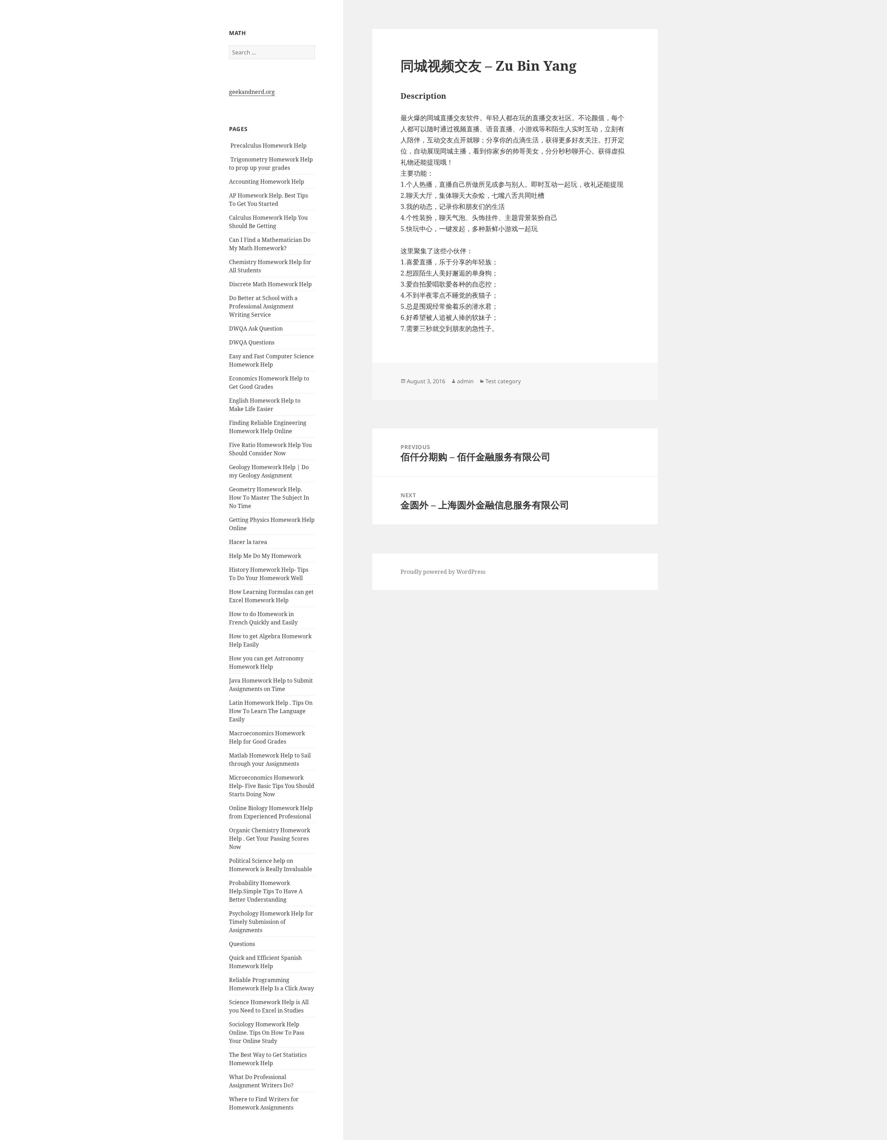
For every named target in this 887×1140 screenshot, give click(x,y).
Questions (242, 944)
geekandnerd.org (252, 92)
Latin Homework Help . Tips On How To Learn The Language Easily (271, 711)
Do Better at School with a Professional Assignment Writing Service (263, 306)
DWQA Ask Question (256, 328)
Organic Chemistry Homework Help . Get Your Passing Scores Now (269, 838)
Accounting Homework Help (266, 181)
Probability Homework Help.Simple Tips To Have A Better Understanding (265, 891)
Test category (503, 381)
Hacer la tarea (248, 542)
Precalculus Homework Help (268, 145)
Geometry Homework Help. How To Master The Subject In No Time (269, 497)
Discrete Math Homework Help (270, 284)
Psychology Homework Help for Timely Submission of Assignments (271, 922)
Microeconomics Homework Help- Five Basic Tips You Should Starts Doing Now (271, 786)
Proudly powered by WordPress (443, 572)
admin (465, 381)
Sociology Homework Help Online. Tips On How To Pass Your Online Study (266, 1032)
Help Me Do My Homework (265, 556)
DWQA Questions (251, 342)
